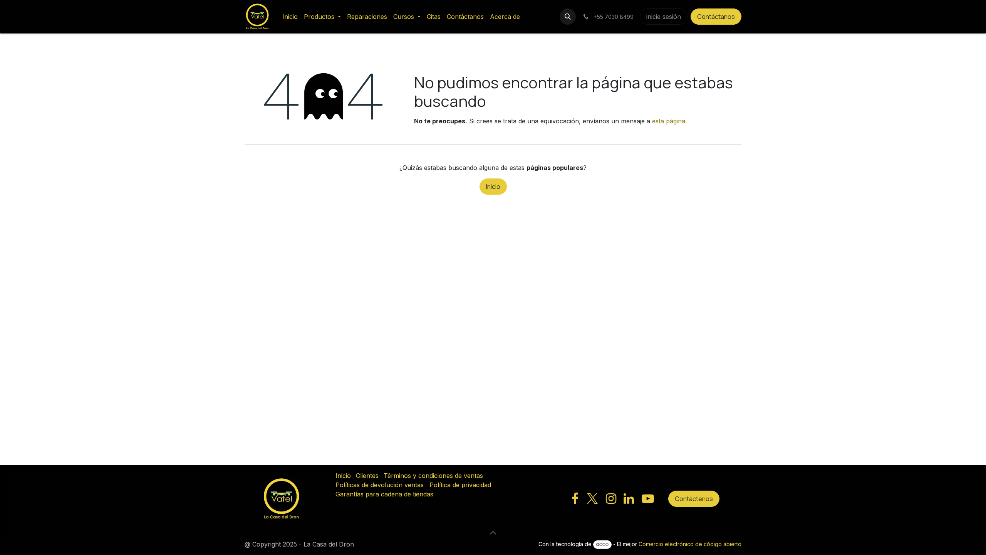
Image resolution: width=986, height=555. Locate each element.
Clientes (367, 475)
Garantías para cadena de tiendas (384, 494)
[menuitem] (290, 16)
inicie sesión (663, 16)
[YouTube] (648, 498)
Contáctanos (716, 16)
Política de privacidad (460, 485)
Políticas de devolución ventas (379, 485)
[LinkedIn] (629, 498)
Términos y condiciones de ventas (433, 475)
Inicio (493, 186)
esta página (668, 121)
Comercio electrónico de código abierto (690, 544)
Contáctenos (694, 498)
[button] (568, 16)
